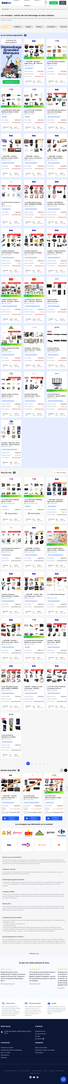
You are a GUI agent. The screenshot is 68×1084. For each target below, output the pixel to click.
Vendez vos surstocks (41, 1047)
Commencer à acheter (7, 1047)
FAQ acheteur (13, 898)
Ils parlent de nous (40, 1031)
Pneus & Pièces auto (30, 9)
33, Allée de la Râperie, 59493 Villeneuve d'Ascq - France (18, 1032)
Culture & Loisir (19, 9)
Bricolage (12, 9)
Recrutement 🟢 (39, 1038)
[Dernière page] (48, 763)
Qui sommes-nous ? (40, 1033)
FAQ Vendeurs (39, 1052)
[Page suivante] (44, 763)
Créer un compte (5, 1052)
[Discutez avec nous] (63, 1079)
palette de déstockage (32, 920)
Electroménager (41, 9)
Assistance (4, 1057)
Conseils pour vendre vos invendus (45, 1050)
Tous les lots (5, 9)
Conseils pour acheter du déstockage (11, 1050)
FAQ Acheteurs (5, 1055)
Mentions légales (37, 1070)
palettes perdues (44, 929)
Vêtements (50, 9)
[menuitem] (27, 5)
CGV (45, 1070)
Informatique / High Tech (60, 9)
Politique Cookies (35, 1073)
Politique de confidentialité (56, 1070)
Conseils (37, 1036)
